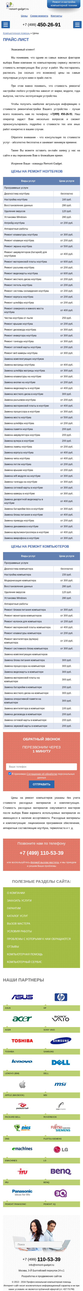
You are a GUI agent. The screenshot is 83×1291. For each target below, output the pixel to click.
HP (45, 1008)
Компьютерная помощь (16, 33)
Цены (24, 16)
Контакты (56, 16)
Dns (7, 1139)
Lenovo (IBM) (12, 1073)
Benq (46, 1182)
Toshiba (9, 1051)
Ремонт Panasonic (15, 1204)
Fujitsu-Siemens (53, 1139)
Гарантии (14, 908)
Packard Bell (13, 1117)
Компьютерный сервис (24, 962)
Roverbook (50, 1117)
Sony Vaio (49, 1030)
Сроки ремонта (39, 16)
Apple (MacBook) (14, 1095)
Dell (46, 1073)
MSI (45, 1095)
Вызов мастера (18, 923)
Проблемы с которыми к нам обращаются (39, 939)
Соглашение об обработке (42, 774)
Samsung (49, 1051)
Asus (8, 1008)
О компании (16, 892)
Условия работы (19, 931)
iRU (6, 1182)
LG (45, 1160)
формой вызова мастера (44, 862)
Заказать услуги (19, 900)
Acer (8, 1030)
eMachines (11, 1160)
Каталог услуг (17, 916)
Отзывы (13, 946)
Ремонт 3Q (50, 1204)
